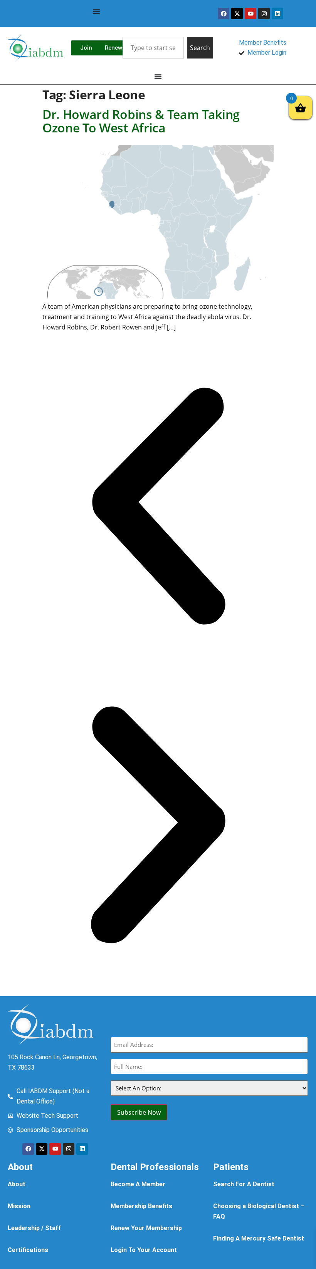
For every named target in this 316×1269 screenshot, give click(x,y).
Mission (19, 1206)
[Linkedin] (277, 13)
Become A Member (138, 1184)
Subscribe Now (139, 1112)
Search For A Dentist (243, 1184)
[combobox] (153, 48)
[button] (158, 507)
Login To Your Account (144, 1250)
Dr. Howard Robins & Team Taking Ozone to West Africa (141, 121)
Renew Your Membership (146, 1228)
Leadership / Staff (34, 1228)
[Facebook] (223, 13)
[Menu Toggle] (96, 11)
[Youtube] (250, 13)
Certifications (28, 1250)
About (16, 1184)
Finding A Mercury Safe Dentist (258, 1238)
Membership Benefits (141, 1206)
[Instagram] (264, 13)
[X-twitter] (237, 13)
